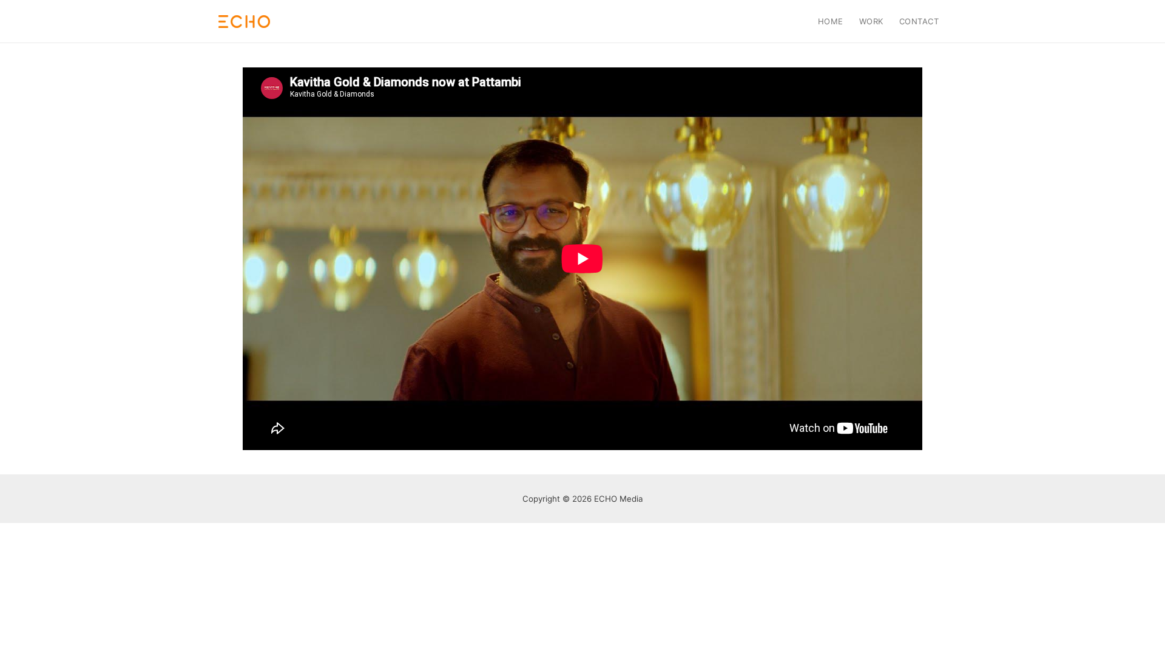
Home (830, 21)
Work (871, 21)
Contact (919, 21)
